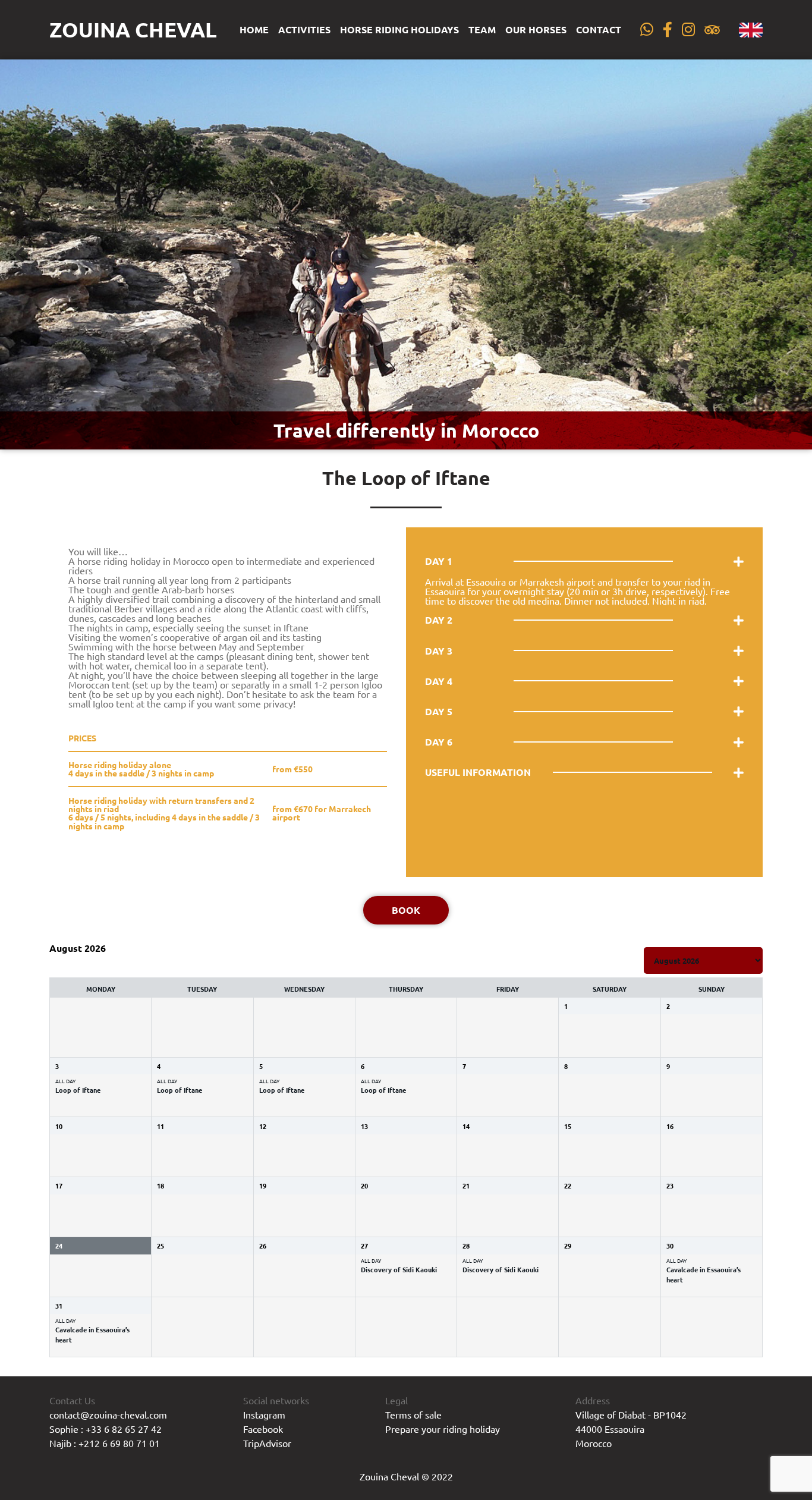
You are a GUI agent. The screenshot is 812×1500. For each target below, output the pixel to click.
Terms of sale (413, 1414)
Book (406, 910)
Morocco (593, 1443)
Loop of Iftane (77, 1090)
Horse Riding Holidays (399, 29)
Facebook (263, 1429)
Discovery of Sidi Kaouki (399, 1269)
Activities (304, 29)
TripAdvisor (267, 1443)
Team (482, 29)
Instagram (264, 1414)
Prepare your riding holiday (442, 1429)
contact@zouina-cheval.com (108, 1414)
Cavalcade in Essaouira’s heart (703, 1274)
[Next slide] (792, 254)
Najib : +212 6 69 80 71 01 (104, 1443)
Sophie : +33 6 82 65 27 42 (105, 1429)
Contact (598, 29)
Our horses (535, 29)
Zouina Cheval (133, 29)
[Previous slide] (20, 254)
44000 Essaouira (609, 1429)
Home (254, 29)
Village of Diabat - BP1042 (631, 1414)
